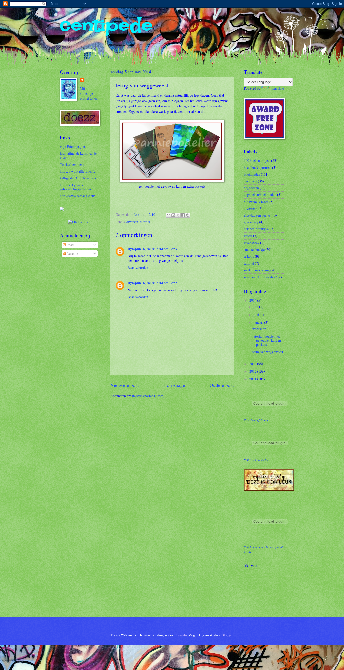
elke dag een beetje (257, 215)
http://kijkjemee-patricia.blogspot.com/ (75, 187)
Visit (256, 420)
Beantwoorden (138, 267)
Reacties (72, 253)
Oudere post (222, 385)
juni (257, 314)
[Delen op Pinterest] (187, 215)
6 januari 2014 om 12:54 (160, 248)
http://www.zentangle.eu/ (77, 195)
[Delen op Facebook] (182, 215)
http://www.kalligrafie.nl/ (77, 171)
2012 (253, 371)
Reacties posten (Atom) (148, 395)
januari (259, 322)
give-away (251, 222)
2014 (253, 300)
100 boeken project (257, 160)
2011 (253, 379)
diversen (132, 221)
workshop (259, 328)
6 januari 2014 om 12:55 (160, 282)
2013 (253, 363)
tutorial (145, 221)
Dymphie (135, 248)
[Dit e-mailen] (168, 215)
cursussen (250, 181)
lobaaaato (180, 635)
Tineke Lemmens (72, 164)
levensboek (251, 242)
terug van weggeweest (267, 351)
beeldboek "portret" (257, 167)
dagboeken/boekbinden (260, 194)
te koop (249, 256)
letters (248, 235)
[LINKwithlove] (80, 222)
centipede (106, 25)
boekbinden (252, 174)
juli (256, 306)
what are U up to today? (260, 276)
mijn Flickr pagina (73, 146)
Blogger (227, 635)
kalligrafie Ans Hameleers (78, 178)
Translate (277, 88)
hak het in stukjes (256, 228)
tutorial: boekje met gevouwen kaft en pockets (266, 340)
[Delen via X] (178, 215)
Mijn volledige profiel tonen (89, 93)
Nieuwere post (124, 385)
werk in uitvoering (257, 270)
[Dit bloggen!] (173, 215)
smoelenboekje (254, 249)
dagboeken (251, 187)
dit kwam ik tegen (256, 201)
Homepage (174, 385)
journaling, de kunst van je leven (78, 155)
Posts (70, 244)
